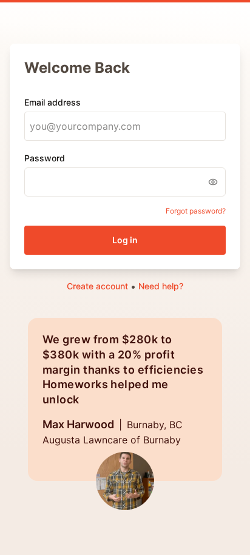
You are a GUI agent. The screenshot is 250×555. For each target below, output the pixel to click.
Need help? (160, 286)
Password (44, 158)
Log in (125, 240)
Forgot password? (196, 210)
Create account (97, 286)
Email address (52, 102)
